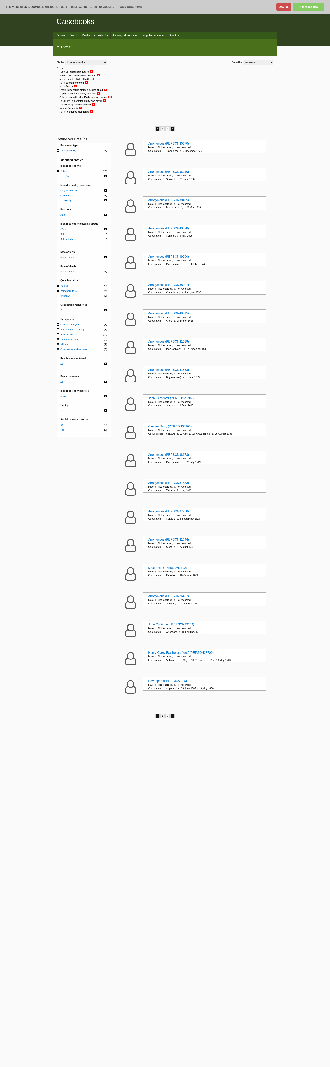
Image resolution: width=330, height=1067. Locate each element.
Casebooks (76, 21)
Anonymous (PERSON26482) (168, 596)
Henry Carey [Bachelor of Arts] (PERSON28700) (181, 652)
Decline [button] (284, 6)
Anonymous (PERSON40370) (168, 143)
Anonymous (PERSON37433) (168, 483)
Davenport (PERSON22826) (167, 681)
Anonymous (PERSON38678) (168, 454)
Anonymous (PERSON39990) (168, 256)
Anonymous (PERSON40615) (168, 313)
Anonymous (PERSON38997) (168, 285)
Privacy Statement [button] (128, 6)
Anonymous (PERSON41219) (168, 341)
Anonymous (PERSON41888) (168, 369)
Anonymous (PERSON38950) (168, 171)
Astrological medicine (125, 35)
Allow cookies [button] (308, 6)
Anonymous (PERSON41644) (168, 539)
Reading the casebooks (95, 35)
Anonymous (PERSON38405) (168, 200)
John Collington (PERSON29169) (171, 624)
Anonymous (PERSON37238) (168, 511)
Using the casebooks (153, 35)
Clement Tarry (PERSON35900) (170, 426)
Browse (61, 35)
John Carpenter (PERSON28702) (171, 398)
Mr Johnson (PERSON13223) (168, 567)
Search (73, 35)
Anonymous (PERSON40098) (168, 228)
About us (174, 35)
